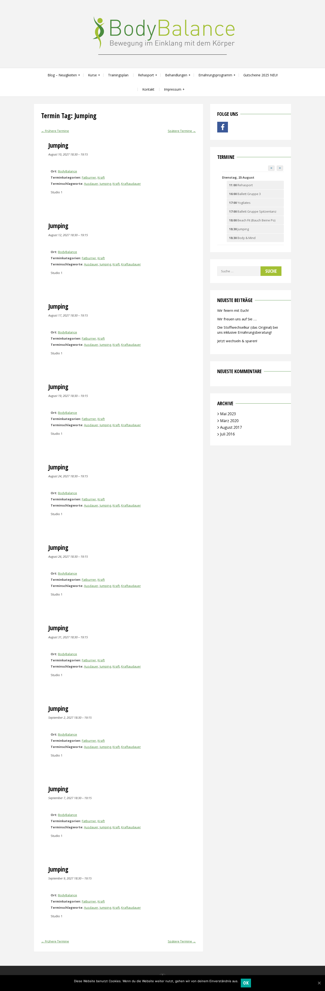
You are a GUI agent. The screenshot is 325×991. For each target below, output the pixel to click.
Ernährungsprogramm (215, 75)
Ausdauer (91, 183)
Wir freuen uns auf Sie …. (237, 319)
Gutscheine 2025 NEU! (260, 75)
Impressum (172, 89)
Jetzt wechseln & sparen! (237, 340)
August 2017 (231, 427)
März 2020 (229, 420)
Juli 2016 (227, 434)
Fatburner (89, 177)
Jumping (105, 183)
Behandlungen (176, 75)
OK (246, 983)
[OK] (319, 983)
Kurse (92, 75)
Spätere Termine (182, 131)
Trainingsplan (118, 75)
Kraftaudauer (131, 183)
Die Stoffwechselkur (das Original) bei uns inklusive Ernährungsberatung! (247, 330)
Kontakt (148, 89)
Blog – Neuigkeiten (62, 75)
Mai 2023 (228, 413)
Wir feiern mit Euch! (233, 310)
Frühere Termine (55, 131)
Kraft (101, 177)
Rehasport (146, 75)
